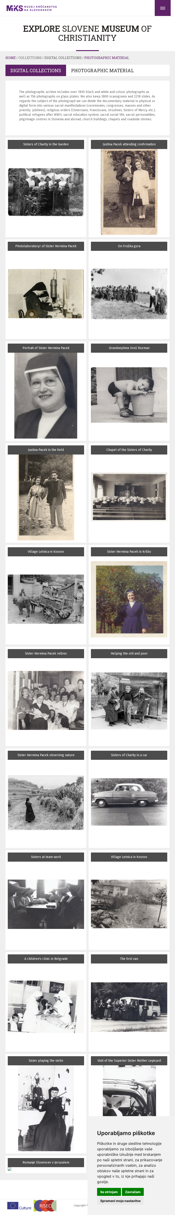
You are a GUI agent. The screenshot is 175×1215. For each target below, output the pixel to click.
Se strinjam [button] (109, 1192)
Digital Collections (63, 58)
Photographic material (106, 58)
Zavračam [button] (133, 1192)
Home (10, 58)
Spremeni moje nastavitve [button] (120, 1201)
